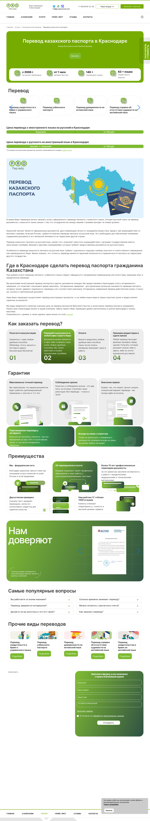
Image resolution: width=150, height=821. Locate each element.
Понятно (109, 810)
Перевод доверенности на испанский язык (57, 108)
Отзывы (73, 17)
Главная (10, 17)
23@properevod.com (61, 9)
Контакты (87, 17)
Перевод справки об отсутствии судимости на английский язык (90, 110)
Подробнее (17, 653)
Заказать (75, 56)
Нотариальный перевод (31, 27)
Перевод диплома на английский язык (127, 645)
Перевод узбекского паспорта (16, 645)
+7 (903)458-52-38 (86, 7)
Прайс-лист (57, 17)
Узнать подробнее (111, 804)
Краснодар (106, 6)
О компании (26, 17)
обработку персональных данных (108, 716)
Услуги (42, 17)
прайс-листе (67, 150)
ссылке (69, 314)
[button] (138, 107)
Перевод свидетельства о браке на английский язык (123, 108)
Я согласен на (102, 716)
